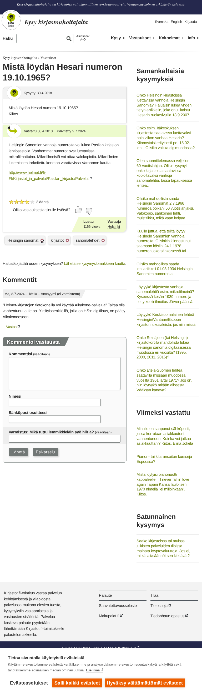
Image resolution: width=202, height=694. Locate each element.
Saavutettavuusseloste (118, 605)
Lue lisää (93, 670)
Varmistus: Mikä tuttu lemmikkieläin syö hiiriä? (51, 432)
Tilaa (154, 595)
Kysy (116, 38)
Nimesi (15, 396)
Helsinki (114, 227)
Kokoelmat (169, 38)
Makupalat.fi (109, 616)
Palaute (105, 595)
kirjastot (57, 240)
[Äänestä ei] (88, 211)
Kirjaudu (190, 22)
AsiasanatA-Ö (82, 37)
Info (191, 38)
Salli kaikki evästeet (77, 683)
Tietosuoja (159, 605)
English (176, 22)
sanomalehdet (87, 240)
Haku (8, 38)
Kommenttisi (20, 354)
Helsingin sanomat (22, 240)
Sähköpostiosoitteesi (28, 412)
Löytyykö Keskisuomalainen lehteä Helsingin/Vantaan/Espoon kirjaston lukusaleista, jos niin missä (166, 319)
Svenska (161, 22)
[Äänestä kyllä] (78, 209)
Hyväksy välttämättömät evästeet (145, 683)
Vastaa (11, 327)
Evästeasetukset (29, 683)
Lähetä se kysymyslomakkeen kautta (94, 263)
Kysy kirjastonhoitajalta (20, 57)
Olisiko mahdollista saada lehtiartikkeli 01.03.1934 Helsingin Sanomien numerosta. (165, 269)
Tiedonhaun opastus (167, 616)
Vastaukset (140, 38)
